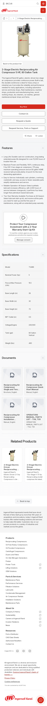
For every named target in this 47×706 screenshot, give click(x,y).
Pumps (8, 561)
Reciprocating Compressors (16, 541)
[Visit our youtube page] (23, 651)
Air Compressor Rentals (14, 596)
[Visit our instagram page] (30, 651)
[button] (23, 148)
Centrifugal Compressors (15, 551)
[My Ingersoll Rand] (43, 3)
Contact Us (10, 644)
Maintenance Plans (13, 580)
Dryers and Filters (12, 555)
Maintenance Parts (13, 603)
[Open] (43, 10)
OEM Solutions (11, 571)
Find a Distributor (12, 634)
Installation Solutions (13, 600)
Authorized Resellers (13, 641)
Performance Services (14, 583)
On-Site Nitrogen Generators (16, 558)
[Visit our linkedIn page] (17, 651)
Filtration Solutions (12, 587)
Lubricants (9, 590)
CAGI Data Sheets (12, 637)
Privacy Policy (10, 678)
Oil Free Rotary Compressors (16, 545)
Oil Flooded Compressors (15, 548)
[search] (37, 3)
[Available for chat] (40, 700)
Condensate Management (15, 593)
